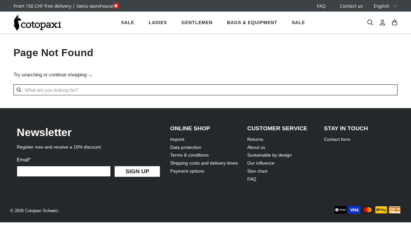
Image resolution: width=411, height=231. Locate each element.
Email (24, 159)
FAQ (321, 6)
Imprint (177, 139)
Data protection (185, 147)
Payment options (187, 171)
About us (256, 147)
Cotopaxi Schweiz (41, 211)
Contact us (351, 6)
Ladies (158, 22)
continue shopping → (71, 74)
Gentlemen (197, 22)
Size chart (257, 171)
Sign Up (137, 171)
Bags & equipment (252, 22)
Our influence (261, 163)
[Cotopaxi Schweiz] (37, 22)
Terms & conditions (189, 155)
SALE (127, 22)
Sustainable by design (269, 155)
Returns (255, 139)
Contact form (337, 139)
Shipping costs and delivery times (204, 163)
